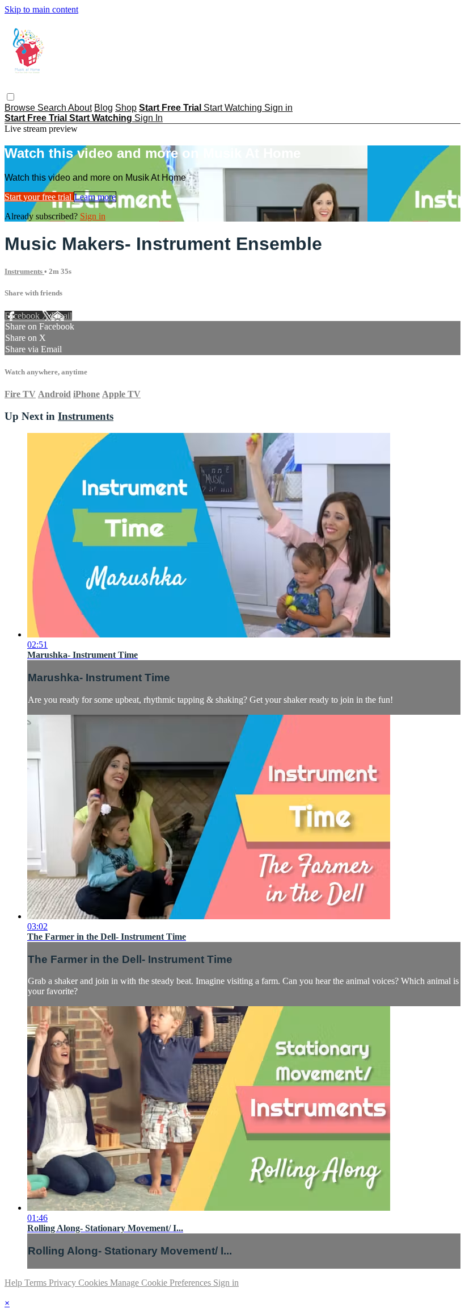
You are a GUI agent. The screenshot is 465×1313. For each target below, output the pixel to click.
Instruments (24, 271)
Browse (21, 107)
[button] (10, 97)
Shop (126, 107)
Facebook (23, 315)
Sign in (278, 107)
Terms (36, 1282)
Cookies (94, 1282)
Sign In (148, 118)
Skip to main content (41, 9)
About (80, 107)
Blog (103, 107)
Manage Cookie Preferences (161, 1282)
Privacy (63, 1282)
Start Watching (234, 107)
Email (61, 315)
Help (14, 1282)
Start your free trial (39, 197)
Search (52, 107)
